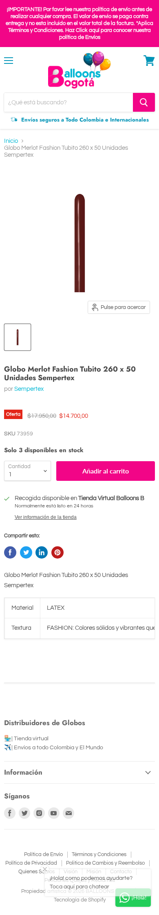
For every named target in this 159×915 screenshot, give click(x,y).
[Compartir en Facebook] (10, 552)
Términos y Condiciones (99, 854)
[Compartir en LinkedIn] (41, 552)
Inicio (11, 141)
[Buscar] (144, 102)
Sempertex (29, 389)
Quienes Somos (36, 871)
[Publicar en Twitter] (26, 552)
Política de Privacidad (31, 863)
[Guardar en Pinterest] (57, 552)
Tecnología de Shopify (80, 900)
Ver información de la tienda (46, 517)
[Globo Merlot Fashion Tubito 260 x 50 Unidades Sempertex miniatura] (17, 337)
